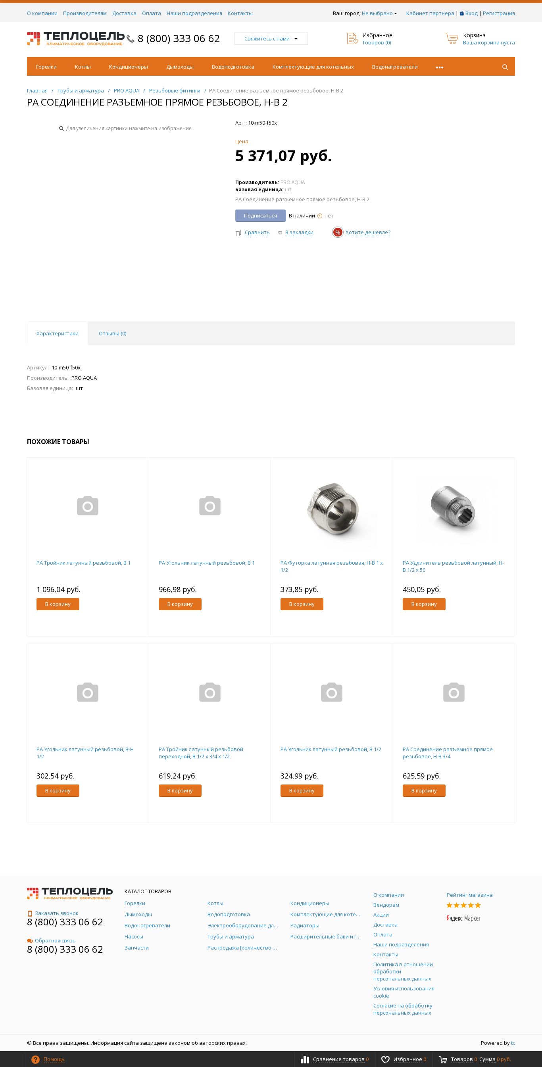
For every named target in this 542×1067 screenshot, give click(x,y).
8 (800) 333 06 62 (179, 38)
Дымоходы (180, 66)
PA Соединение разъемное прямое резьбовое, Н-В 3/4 (448, 753)
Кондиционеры (128, 66)
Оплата (151, 13)
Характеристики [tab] (58, 333)
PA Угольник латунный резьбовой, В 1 (207, 562)
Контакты (240, 13)
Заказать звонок (57, 913)
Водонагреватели (395, 66)
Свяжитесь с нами (267, 38)
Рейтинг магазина (470, 894)
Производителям (85, 13)
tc (513, 1042)
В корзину (58, 604)
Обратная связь (55, 940)
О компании (42, 13)
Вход (471, 13)
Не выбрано (377, 13)
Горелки (46, 66)
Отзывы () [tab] (112, 333)
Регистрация (499, 13)
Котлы (83, 66)
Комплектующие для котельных (313, 66)
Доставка (124, 13)
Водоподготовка (233, 66)
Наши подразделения (194, 13)
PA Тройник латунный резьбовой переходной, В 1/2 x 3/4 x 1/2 (201, 753)
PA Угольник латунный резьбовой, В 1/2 (331, 749)
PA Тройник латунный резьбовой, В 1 (84, 562)
